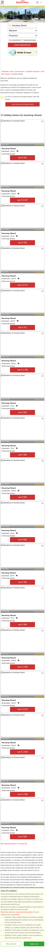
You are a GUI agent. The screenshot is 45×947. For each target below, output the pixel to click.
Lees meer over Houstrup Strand (23, 104)
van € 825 (22, 497)
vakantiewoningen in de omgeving (15, 844)
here (18, 915)
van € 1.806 (22, 794)
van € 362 (22, 582)
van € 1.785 (22, 370)
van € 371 (22, 327)
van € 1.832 (22, 752)
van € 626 (22, 837)
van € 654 (22, 412)
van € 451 (22, 158)
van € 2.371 (22, 285)
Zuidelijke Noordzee (33, 71)
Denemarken (19, 71)
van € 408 (22, 624)
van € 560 (22, 540)
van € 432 (22, 243)
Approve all (34, 944)
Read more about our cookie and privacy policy (17, 912)
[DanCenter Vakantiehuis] (22, 3)
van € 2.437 (22, 200)
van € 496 (22, 455)
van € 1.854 (22, 667)
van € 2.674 (22, 709)
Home (12, 71)
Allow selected (11, 944)
